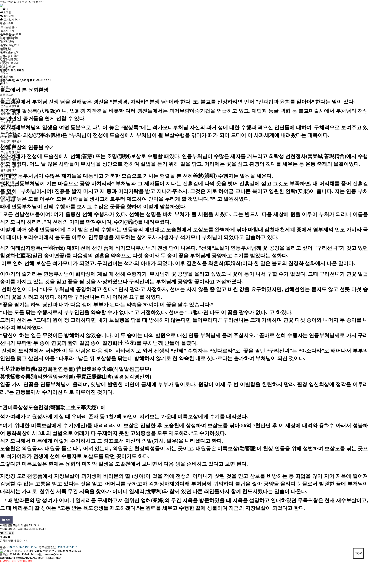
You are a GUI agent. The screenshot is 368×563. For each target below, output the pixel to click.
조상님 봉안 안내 (10, 152)
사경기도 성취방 (10, 163)
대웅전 (4, 61)
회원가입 (8, 15)
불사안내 (6, 49)
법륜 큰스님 (6, 94)
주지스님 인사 (11, 27)
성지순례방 (7, 193)
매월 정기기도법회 (11, 141)
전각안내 (5, 57)
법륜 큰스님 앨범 (10, 109)
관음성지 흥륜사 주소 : (17, 550)
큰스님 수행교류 (10, 106)
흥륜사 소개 (6, 23)
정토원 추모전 (8, 117)
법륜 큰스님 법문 (10, 98)
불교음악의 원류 (19, 525)
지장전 (4, 72)
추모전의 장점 (9, 129)
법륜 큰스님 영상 (10, 113)
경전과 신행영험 (10, 166)
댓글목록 (8, 532)
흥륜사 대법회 (9, 186)
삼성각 (4, 79)
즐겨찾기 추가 (11, 19)
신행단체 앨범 (9, 196)
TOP (358, 553)
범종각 (4, 83)
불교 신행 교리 (9, 170)
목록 (7, 519)
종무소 (4, 86)
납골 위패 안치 (9, 125)
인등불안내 (7, 148)
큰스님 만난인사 (10, 102)
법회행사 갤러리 (9, 174)
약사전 (4, 68)
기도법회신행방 (9, 137)
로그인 (7, 12)
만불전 (4, 65)
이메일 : (48, 554)
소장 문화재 (7, 38)
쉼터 (3, 90)
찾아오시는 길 (9, 52)
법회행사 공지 (9, 182)
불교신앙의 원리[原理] (22, 528)
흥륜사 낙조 (7, 45)
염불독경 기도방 (10, 159)
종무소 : (5, 554)
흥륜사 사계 (7, 42)
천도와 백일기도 (10, 144)
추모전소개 (7, 121)
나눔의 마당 (7, 189)
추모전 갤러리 (9, 132)
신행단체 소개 (9, 155)
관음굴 (4, 75)
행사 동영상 (7, 200)
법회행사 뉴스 (9, 178)
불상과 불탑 (7, 34)
